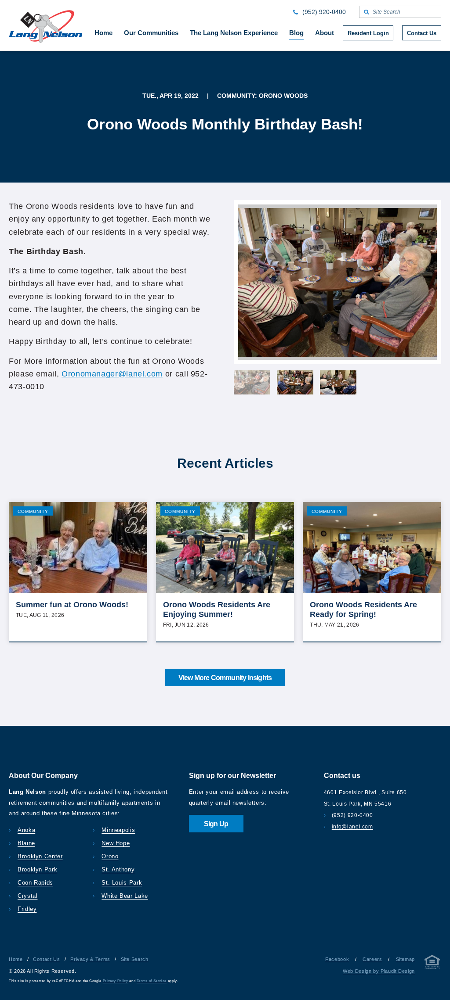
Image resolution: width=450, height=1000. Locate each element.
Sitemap (405, 959)
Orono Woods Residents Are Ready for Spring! (363, 609)
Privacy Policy (115, 981)
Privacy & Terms (90, 959)
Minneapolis (118, 830)
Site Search (135, 959)
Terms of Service (152, 981)
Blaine (26, 843)
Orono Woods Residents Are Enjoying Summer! (216, 609)
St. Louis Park (122, 882)
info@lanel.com (352, 827)
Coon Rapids (35, 882)
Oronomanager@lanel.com (112, 373)
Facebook (337, 959)
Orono (110, 856)
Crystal (27, 895)
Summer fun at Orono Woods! (72, 604)
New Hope (116, 843)
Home (16, 959)
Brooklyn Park (37, 869)
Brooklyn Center (40, 856)
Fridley (27, 909)
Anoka (26, 830)
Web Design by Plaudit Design (379, 971)
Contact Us (46, 959)
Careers (372, 959)
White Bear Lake (125, 895)
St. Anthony (118, 869)
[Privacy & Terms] (432, 964)
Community (33, 511)
